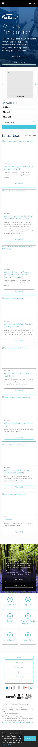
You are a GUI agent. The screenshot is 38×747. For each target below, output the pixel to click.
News (25, 136)
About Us (19, 662)
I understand (29, 738)
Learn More (19, 580)
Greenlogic (11, 696)
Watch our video (19, 63)
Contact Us (19, 677)
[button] (35, 84)
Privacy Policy (20, 722)
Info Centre (32, 136)
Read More (19, 183)
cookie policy (6, 744)
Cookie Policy (29, 722)
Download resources (19, 57)
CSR (19, 672)
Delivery (19, 682)
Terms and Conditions (8, 722)
